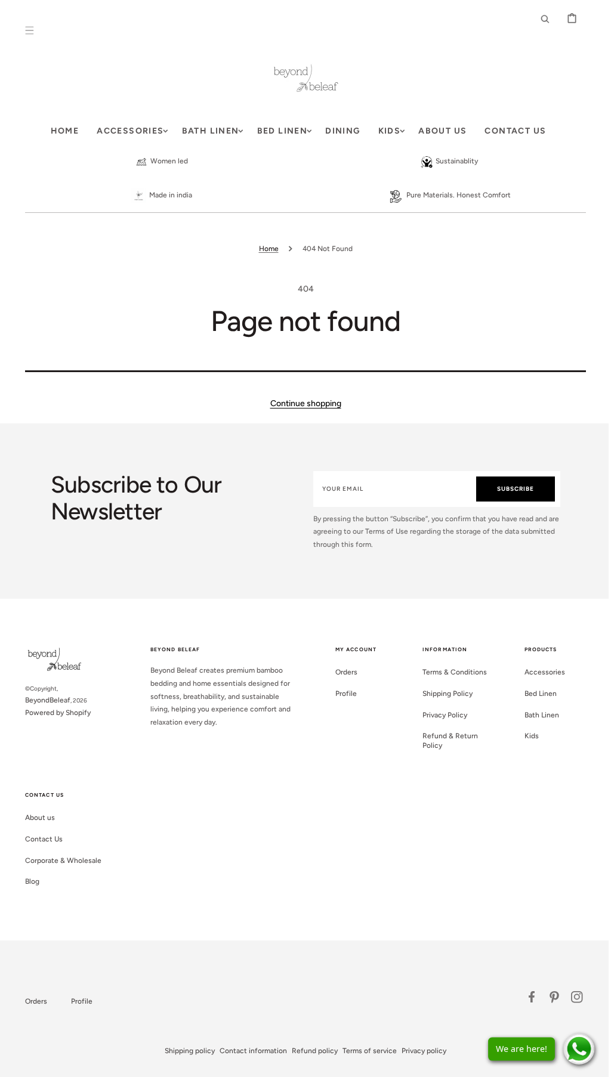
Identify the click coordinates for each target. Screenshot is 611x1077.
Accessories (540, 672)
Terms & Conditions (450, 672)
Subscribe (509, 489)
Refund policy (311, 1051)
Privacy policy (419, 1051)
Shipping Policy (443, 693)
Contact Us (39, 839)
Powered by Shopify (54, 712)
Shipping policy (186, 1051)
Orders (342, 672)
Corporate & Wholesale (59, 860)
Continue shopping (301, 403)
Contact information (249, 1051)
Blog (28, 881)
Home (264, 249)
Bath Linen (537, 715)
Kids (527, 736)
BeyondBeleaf (43, 700)
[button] (25, 30)
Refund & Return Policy (446, 741)
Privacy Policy (440, 715)
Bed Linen (536, 693)
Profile (342, 693)
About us (36, 817)
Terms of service (365, 1051)
